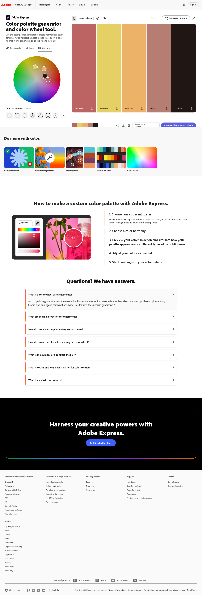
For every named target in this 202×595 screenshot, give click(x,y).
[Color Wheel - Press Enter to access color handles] (37, 80)
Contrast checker (11, 170)
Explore (82, 4)
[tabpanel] (37, 86)
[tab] (13, 48)
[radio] (9, 115)
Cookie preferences (135, 590)
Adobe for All (9, 566)
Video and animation (12, 494)
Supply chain (9, 554)
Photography (9, 486)
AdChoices (193, 590)
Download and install (134, 486)
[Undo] (152, 18)
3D (6, 502)
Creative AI (9, 482)
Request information (175, 486)
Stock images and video (13, 510)
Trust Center (9, 558)
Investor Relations (11, 550)
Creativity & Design (23, 4)
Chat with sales (173, 482)
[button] (184, 4)
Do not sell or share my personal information (160, 590)
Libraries (94, 4)
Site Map (182, 590)
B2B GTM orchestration (54, 498)
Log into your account (12, 526)
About (7, 530)
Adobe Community (134, 490)
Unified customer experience (56, 490)
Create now (19, 157)
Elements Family (11, 506)
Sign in (193, 4)
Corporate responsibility (13, 546)
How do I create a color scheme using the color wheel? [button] (58, 342)
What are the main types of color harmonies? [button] (53, 316)
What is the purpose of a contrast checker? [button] (52, 354)
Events (7, 538)
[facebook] (28, 590)
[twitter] (38, 590)
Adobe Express (44, 4)
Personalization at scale (54, 482)
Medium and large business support (140, 498)
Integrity (8, 562)
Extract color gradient (44, 170)
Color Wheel (132, 170)
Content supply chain (53, 486)
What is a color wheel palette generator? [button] (50, 294)
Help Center (131, 482)
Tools (69, 4)
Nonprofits (90, 486)
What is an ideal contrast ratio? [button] (45, 380)
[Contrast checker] (97, 18)
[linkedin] (43, 590)
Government (90, 490)
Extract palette (72, 170)
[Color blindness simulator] (104, 18)
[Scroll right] (63, 115)
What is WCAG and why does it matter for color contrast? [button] (59, 367)
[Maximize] (193, 18)
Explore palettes (104, 170)
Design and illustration (13, 490)
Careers (7, 534)
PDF (6, 498)
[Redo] (158, 18)
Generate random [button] (178, 18)
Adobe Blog (9, 570)
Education (89, 482)
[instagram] (33, 590)
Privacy (111, 590)
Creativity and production (55, 494)
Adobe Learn (131, 494)
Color (58, 4)
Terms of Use (121, 590)
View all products (11, 514)
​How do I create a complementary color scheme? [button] (55, 329)
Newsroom (9, 542)
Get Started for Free (101, 443)
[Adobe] (6, 4)
